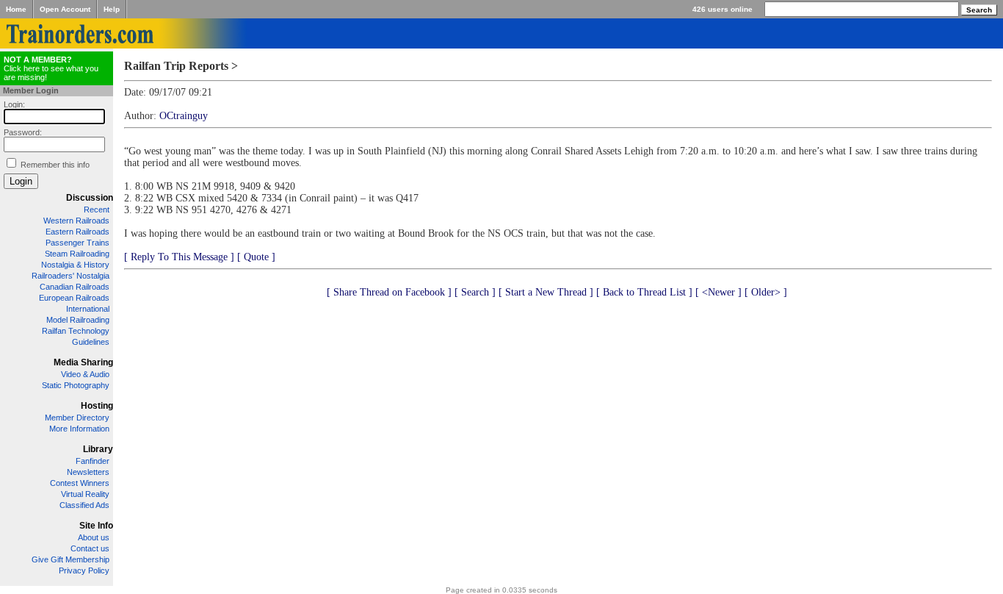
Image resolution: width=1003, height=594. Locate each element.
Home (16, 9)
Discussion (89, 198)
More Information (79, 428)
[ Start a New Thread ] (546, 292)
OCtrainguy (183, 115)
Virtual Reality (85, 494)
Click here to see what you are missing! (51, 68)
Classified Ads (84, 505)
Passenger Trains (77, 242)
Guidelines (90, 341)
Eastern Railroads (77, 231)
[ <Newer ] (718, 292)
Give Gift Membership (70, 559)
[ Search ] (475, 292)
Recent (96, 209)
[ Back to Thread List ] (644, 292)
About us (93, 537)
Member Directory (77, 417)
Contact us (89, 548)
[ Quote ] (256, 256)
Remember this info (55, 164)
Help (112, 9)
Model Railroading (77, 319)
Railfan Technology (75, 330)
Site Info (96, 525)
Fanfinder (92, 461)
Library (98, 449)
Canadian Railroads (74, 286)
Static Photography (75, 385)
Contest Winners (79, 483)
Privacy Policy (84, 570)
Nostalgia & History (75, 264)
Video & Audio (85, 374)
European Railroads (74, 297)
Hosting (97, 406)
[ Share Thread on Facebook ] (389, 292)
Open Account (65, 9)
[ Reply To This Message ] (179, 256)
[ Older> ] (766, 292)
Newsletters (88, 472)
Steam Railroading (77, 253)
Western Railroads (76, 220)
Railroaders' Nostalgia (70, 275)
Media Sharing (83, 362)
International (87, 308)
